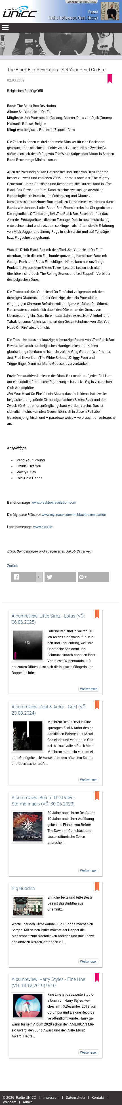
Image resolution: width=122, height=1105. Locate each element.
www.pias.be (42, 526)
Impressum (51, 1097)
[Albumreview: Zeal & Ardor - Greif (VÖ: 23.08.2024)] (28, 736)
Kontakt (98, 1097)
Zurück (12, 565)
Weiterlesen (89, 689)
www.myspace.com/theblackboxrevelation (74, 514)
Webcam (9, 1102)
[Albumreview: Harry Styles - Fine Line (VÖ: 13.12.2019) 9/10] (28, 1006)
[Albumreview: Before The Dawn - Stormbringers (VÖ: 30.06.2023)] (28, 827)
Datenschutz (75, 1097)
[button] (27, 577)
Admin (28, 1102)
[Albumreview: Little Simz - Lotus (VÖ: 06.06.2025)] (28, 645)
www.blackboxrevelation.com (53, 502)
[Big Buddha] (28, 906)
